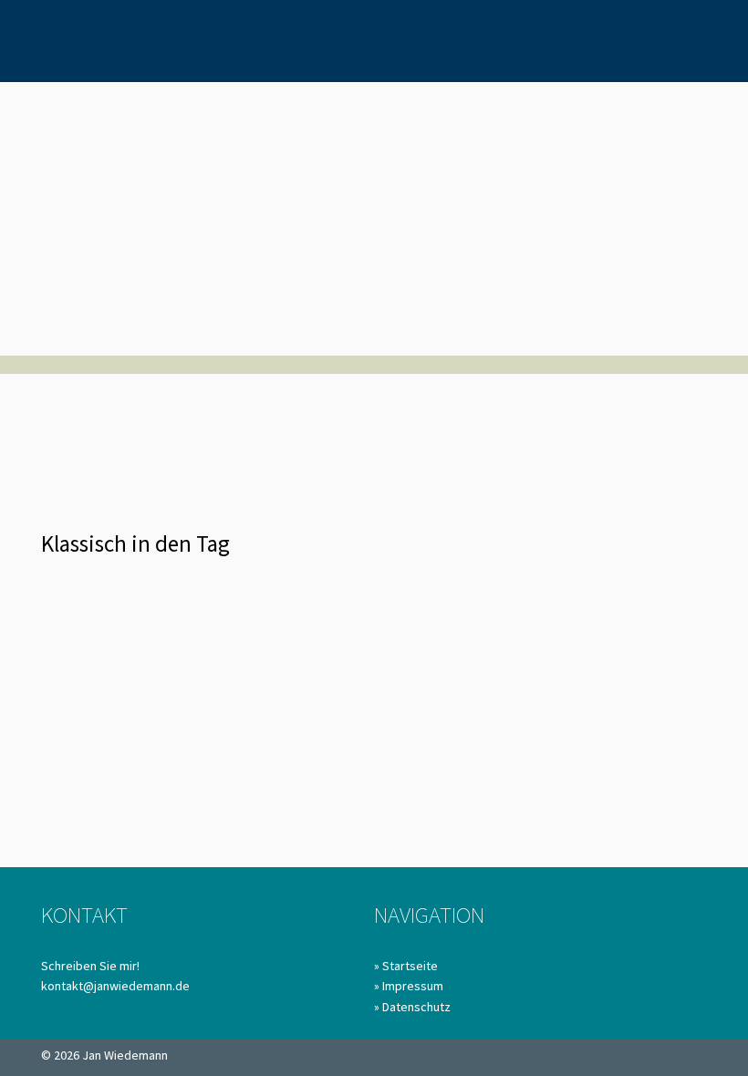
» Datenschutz (412, 1006)
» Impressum (408, 986)
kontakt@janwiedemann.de (115, 986)
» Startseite (406, 965)
